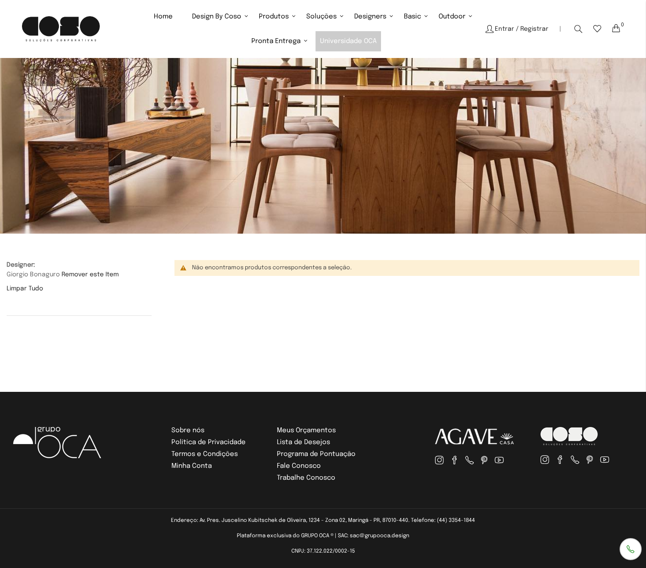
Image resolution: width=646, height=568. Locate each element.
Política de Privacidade (208, 442)
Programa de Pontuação (316, 454)
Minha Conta (191, 466)
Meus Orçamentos (306, 430)
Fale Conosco (299, 466)
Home (163, 16)
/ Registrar (532, 29)
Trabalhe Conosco (306, 477)
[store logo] (61, 28)
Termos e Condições (204, 454)
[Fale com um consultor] (630, 549)
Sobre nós (187, 430)
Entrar (504, 29)
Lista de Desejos (303, 442)
